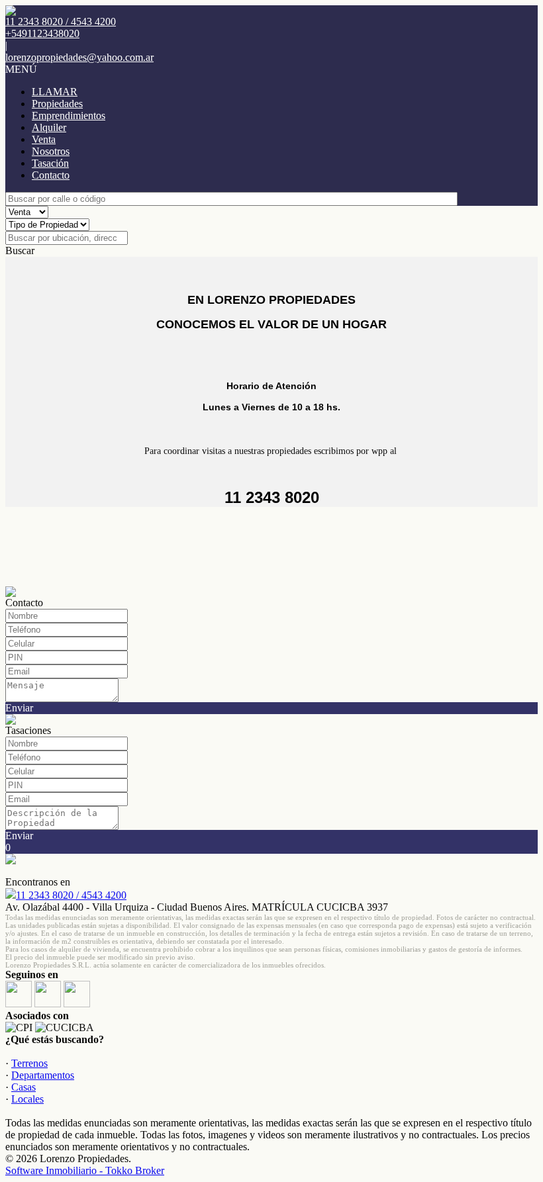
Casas (23, 1087)
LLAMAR (54, 91)
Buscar (19, 250)
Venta (44, 139)
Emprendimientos (68, 115)
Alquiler (49, 127)
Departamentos (42, 1075)
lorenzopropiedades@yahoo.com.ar (79, 57)
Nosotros (51, 151)
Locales (27, 1099)
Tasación (50, 163)
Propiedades (57, 103)
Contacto (51, 175)
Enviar (19, 707)
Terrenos (29, 1063)
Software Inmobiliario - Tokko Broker (84, 1170)
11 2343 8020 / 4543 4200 (71, 895)
